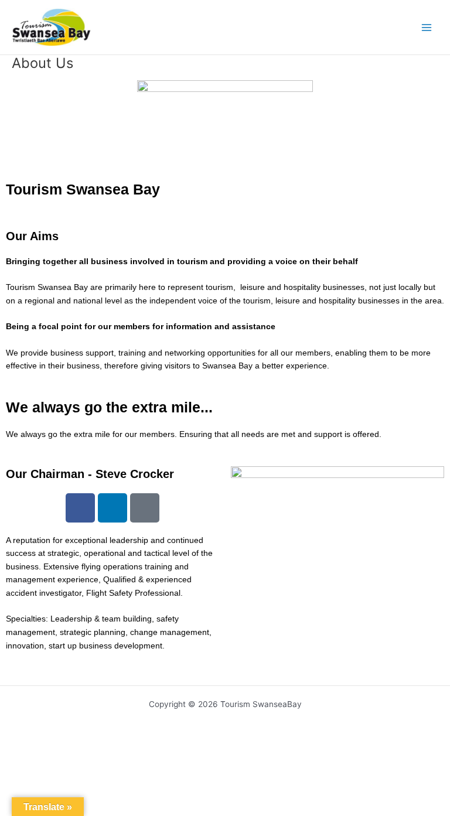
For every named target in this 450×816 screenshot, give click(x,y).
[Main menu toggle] (426, 27)
